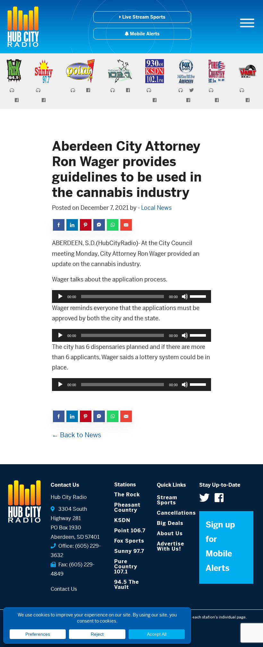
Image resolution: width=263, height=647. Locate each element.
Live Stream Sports (143, 17)
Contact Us (64, 589)
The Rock (127, 494)
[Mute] (185, 296)
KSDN (122, 520)
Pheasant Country (127, 507)
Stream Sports (167, 500)
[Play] (60, 296)
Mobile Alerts (144, 34)
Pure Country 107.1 (125, 566)
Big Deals (170, 523)
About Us (170, 533)
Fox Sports (129, 540)
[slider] (199, 296)
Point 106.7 (130, 530)
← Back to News (76, 435)
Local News (156, 207)
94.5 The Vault (126, 584)
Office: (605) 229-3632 (76, 551)
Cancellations (173, 513)
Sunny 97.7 (129, 551)
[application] (131, 296)
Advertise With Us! (170, 546)
